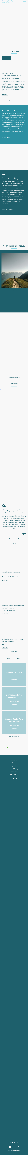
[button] (2, 372)
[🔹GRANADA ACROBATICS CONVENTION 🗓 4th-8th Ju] (14, 902)
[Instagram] (18, 1147)
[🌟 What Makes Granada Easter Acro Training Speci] (5, 960)
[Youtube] (10, 1147)
